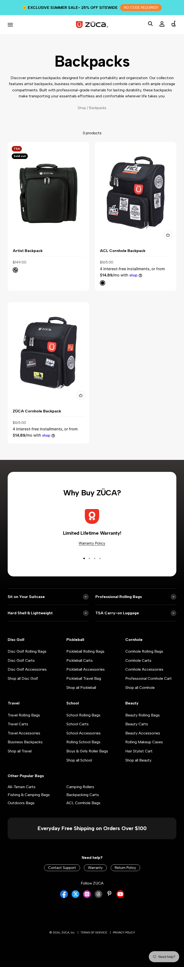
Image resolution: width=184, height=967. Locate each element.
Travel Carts (18, 724)
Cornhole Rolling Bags (144, 651)
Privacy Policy (124, 932)
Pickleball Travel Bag (83, 678)
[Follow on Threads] (98, 896)
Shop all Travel (20, 751)
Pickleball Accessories (85, 669)
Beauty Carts (136, 724)
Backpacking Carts (82, 794)
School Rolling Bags (83, 715)
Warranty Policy (92, 543)
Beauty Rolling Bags (142, 715)
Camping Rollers (80, 787)
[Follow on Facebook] (64, 896)
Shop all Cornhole (140, 687)
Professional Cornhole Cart (148, 678)
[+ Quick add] (168, 235)
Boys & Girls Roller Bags (87, 751)
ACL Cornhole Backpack (122, 250)
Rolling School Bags (83, 742)
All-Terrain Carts (21, 787)
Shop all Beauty (138, 760)
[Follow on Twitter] (75, 896)
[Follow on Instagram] (87, 896)
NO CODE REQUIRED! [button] (141, 7)
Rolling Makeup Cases (144, 742)
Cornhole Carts (138, 660)
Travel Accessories (24, 733)
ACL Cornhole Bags (83, 803)
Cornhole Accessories (144, 669)
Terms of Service (93, 932)
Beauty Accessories (142, 733)
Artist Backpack (28, 250)
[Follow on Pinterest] (109, 893)
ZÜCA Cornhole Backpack (37, 411)
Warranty (95, 868)
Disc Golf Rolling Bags (27, 651)
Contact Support (62, 868)
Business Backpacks (25, 742)
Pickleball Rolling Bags (85, 651)
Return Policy (125, 868)
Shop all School (79, 760)
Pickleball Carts (79, 660)
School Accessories (83, 733)
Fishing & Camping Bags (29, 794)
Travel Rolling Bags (24, 715)
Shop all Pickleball (81, 687)
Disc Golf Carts (21, 660)
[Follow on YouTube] (120, 896)
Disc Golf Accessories (27, 669)
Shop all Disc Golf (23, 678)
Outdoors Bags (21, 803)
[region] (92, 293)
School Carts (77, 724)
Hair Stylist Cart (139, 751)
